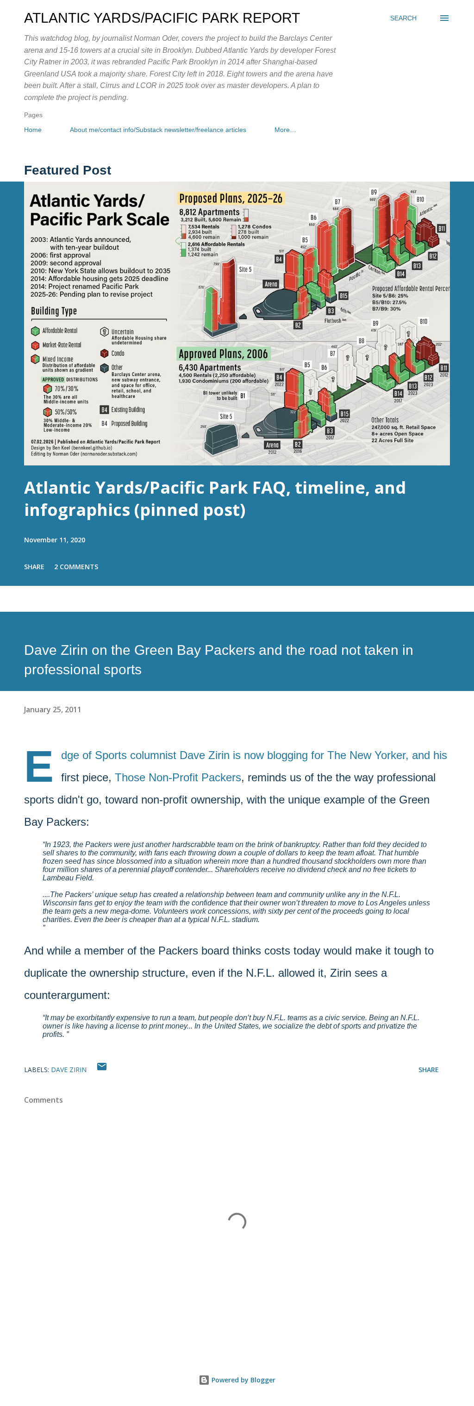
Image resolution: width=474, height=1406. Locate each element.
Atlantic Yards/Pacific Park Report (162, 17)
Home (33, 129)
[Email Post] (101, 1069)
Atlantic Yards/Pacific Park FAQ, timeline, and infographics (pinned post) (215, 498)
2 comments (76, 566)
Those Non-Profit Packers (178, 777)
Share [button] (34, 566)
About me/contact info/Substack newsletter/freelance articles (158, 129)
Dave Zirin (69, 1069)
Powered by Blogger (242, 1379)
